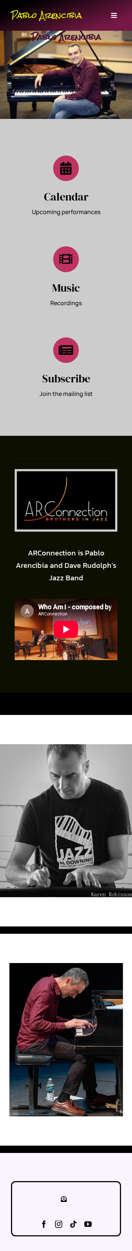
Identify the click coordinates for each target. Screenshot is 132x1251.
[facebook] (44, 1224)
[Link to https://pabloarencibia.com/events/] (66, 168)
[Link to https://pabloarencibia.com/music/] (66, 259)
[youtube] (88, 1224)
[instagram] (58, 1224)
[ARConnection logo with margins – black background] (66, 474)
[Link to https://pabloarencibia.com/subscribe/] (66, 350)
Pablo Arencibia (46, 15)
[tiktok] (73, 1224)
